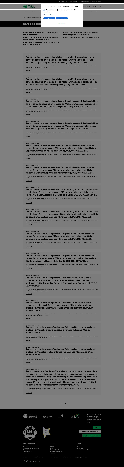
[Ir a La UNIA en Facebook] (24, 461)
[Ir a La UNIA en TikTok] (39, 461)
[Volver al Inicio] (29, 6)
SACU (78, 446)
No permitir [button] (49, 18)
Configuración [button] (62, 23)
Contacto (96, 427)
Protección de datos (38, 457)
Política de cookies (66, 457)
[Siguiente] (65, 403)
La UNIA (52, 443)
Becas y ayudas (80, 448)
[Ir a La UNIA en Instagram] (27, 461)
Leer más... (28, 70)
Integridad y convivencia (81, 457)
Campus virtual (64, 1)
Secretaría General (54, 449)
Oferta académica (29, 443)
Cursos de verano (27, 451)
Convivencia (98, 12)
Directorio (52, 448)
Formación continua (28, 449)
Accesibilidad (26, 457)
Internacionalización (85, 6)
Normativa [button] (41, 12)
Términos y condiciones (52, 457)
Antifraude (90, 12)
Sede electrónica (73, 1)
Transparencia (53, 452)
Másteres (25, 446)
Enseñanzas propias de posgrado (31, 448)
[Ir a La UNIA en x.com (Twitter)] (30, 461)
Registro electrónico (84, 1)
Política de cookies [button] (47, 13)
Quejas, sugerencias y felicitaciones (90, 431)
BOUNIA (52, 446)
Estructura (34, 12)
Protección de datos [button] (47, 14)
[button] (100, 6)
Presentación (25, 12)
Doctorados (26, 452)
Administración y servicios (56, 451)
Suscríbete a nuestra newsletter (91, 435)
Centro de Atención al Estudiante (84, 449)
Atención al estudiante (96, 1)
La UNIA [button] (94, 6)
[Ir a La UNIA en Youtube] (36, 461)
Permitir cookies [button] (61, 18)
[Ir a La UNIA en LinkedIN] (33, 461)
